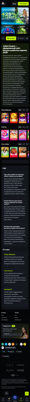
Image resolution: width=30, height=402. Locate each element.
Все (20, 110)
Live (16, 315)
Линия (16, 317)
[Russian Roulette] (22, 152)
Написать (7, 333)
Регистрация (23, 3)
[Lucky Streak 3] (5, 118)
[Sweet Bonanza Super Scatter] (22, 135)
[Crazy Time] (14, 152)
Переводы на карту (10, 347)
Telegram (11, 351)
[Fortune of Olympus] (14, 135)
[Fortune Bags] (22, 118)
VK (4, 351)
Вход (14, 3)
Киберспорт (18, 319)
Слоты (22, 38)
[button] (27, 399)
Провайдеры (4, 319)
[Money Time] (5, 152)
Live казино (4, 317)
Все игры (12, 38)
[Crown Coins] (14, 118)
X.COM (19, 351)
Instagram (6, 356)
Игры (2, 315)
